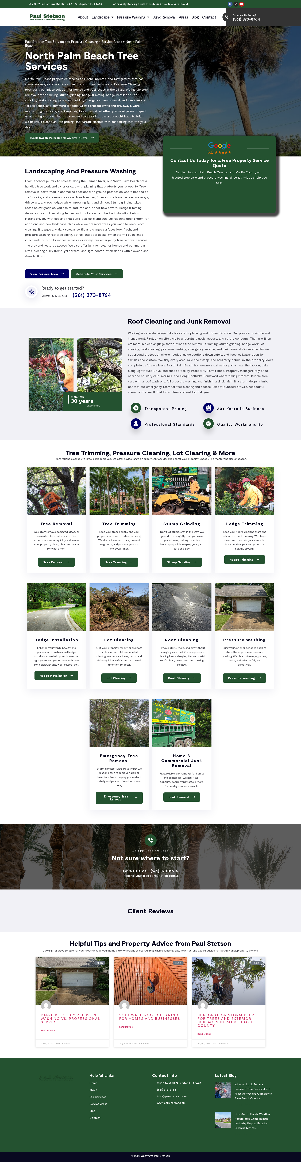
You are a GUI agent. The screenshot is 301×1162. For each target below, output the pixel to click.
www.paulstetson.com (171, 1102)
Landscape (101, 17)
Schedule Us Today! (244, 15)
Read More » (48, 1030)
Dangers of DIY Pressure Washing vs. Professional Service (71, 1018)
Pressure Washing (131, 17)
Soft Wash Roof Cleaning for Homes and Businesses (149, 1017)
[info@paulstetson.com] (153, 1096)
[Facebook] (230, 4)
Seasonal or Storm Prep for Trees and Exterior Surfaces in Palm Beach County (226, 1020)
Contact (209, 17)
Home (93, 1082)
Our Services (98, 1096)
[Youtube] (241, 4)
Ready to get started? (62, 287)
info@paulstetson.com (172, 1096)
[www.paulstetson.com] (153, 1103)
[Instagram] (235, 4)
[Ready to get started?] (31, 291)
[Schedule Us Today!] (226, 17)
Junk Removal (164, 17)
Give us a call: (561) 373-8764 (150, 870)
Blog (195, 17)
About (83, 17)
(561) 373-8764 (246, 19)
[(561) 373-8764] (153, 1090)
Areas (183, 17)
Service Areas (111, 42)
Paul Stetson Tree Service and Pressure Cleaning (61, 42)
